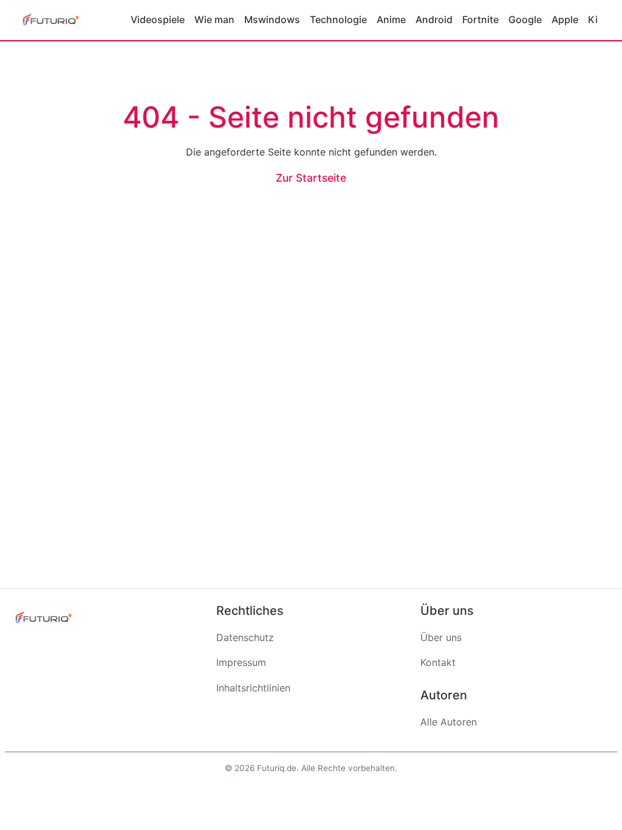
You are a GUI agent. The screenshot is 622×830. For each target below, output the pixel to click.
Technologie (338, 19)
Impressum (241, 662)
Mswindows (272, 19)
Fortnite (480, 19)
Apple (565, 19)
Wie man (214, 19)
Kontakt (438, 662)
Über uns (441, 637)
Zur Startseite (311, 177)
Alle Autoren (448, 722)
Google (525, 19)
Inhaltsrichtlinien (253, 688)
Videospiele (158, 19)
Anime (391, 19)
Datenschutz (245, 637)
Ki (593, 19)
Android (434, 19)
